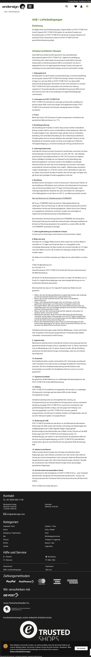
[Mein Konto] (81, 6)
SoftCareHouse (38, 656)
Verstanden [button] (81, 648)
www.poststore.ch (17, 610)
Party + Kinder (50, 530)
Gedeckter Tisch (9, 526)
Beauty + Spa (49, 543)
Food (46, 533)
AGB (83, 224)
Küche (5, 530)
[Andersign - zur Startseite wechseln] (13, 6)
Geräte (5, 546)
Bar (4, 536)
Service (6, 539)
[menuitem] (30, 6)
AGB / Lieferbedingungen (12, 570)
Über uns (49, 570)
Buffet (5, 543)
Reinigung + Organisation (12, 533)
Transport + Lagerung (52, 539)
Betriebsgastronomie (52, 536)
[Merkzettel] (75, 6)
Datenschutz (7, 566)
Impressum (49, 566)
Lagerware (48, 546)
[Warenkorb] (86, 6)
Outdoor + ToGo (50, 526)
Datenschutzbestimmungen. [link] (20, 652)
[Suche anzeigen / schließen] (66, 6)
